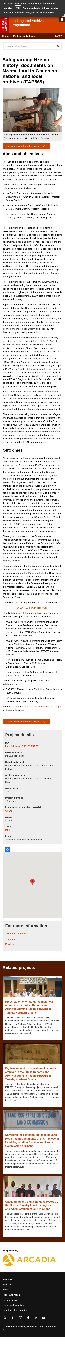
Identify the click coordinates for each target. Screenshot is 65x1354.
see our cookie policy (43, 12)
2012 (8, 791)
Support (7, 1284)
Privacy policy (10, 1300)
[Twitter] (5, 1318)
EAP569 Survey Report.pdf (34, 607)
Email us (9, 944)
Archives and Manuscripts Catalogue (43, 706)
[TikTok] (28, 1318)
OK (18, 8)
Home (5, 36)
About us (7, 1279)
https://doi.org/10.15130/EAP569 (22, 746)
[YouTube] (43, 1318)
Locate (7, 849)
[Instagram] (20, 1318)
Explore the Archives (24, 36)
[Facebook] (12, 1318)
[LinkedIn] (35, 1318)
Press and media (11, 1294)
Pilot (7, 830)
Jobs (5, 1289)
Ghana (8, 810)
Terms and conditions (14, 1305)
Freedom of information (15, 1310)
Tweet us (10, 939)
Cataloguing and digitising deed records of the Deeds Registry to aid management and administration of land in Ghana (32, 1205)
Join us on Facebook (16, 933)
